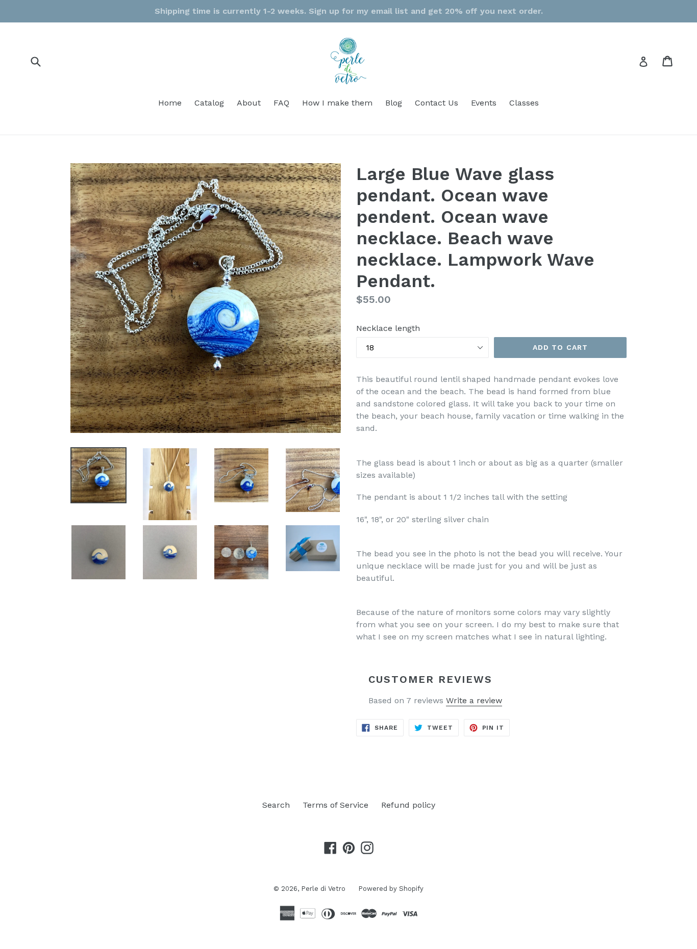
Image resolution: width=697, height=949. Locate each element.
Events (483, 103)
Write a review (474, 700)
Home (170, 103)
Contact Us (436, 103)
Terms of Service (335, 805)
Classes (524, 103)
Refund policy (408, 805)
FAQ (281, 103)
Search (276, 805)
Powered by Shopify (391, 888)
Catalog (209, 103)
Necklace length (388, 328)
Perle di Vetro (323, 888)
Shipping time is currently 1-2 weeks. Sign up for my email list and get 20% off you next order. (349, 11)
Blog (393, 103)
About (249, 103)
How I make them (337, 103)
